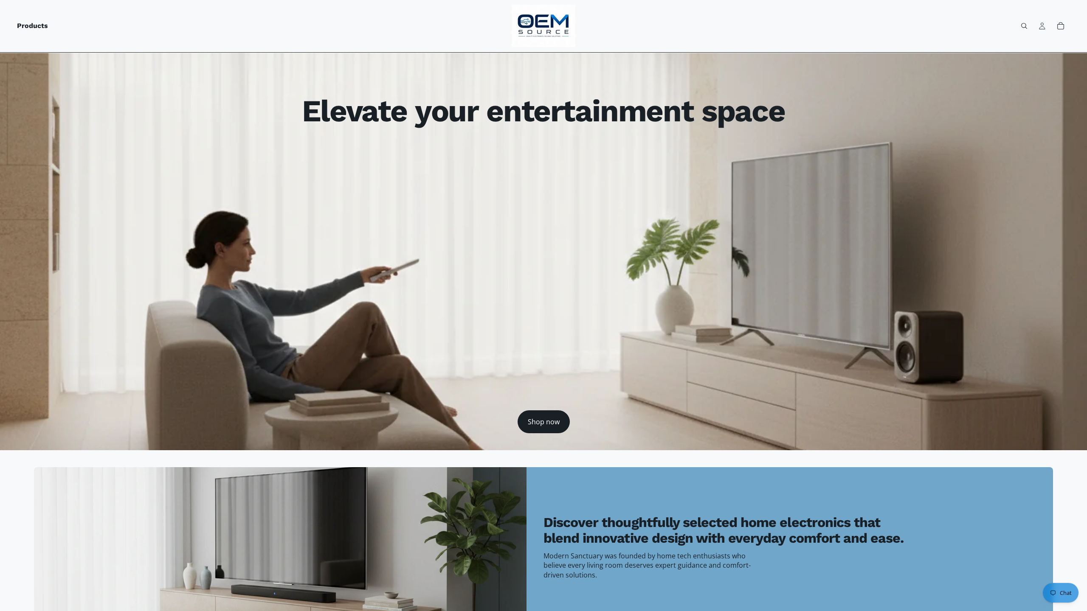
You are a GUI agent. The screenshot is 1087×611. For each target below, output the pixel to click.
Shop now (544, 421)
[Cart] (1060, 26)
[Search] (1024, 26)
